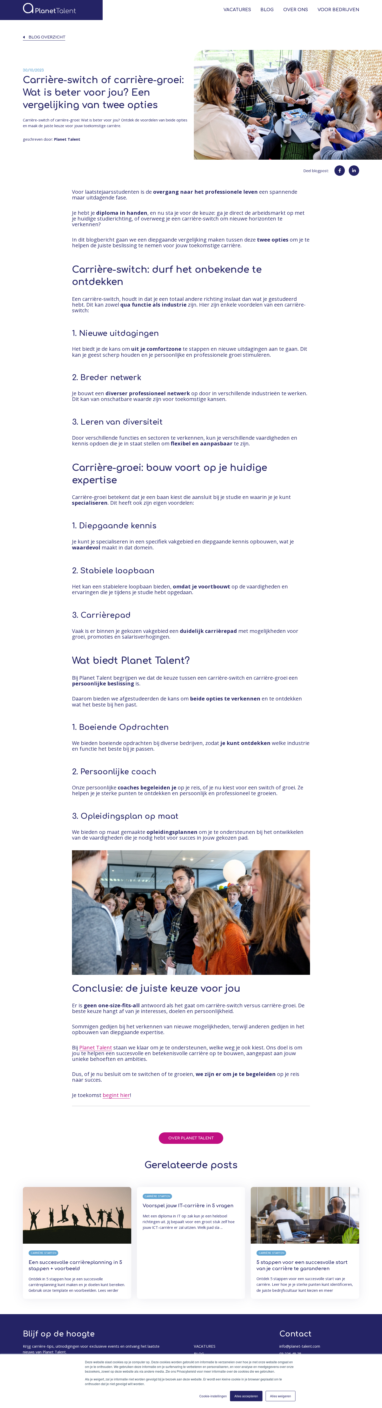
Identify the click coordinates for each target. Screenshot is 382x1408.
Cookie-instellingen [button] (213, 1396)
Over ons (295, 9)
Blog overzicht (47, 37)
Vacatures (237, 9)
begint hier (116, 1095)
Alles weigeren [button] (280, 1396)
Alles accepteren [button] (246, 1396)
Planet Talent (95, 1047)
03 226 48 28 (290, 1353)
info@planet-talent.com (299, 1346)
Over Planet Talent (191, 1138)
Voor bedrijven (338, 9)
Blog (267, 9)
